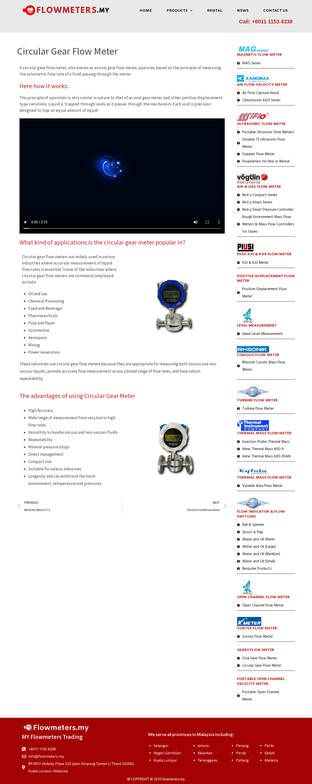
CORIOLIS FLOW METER (258, 355)
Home (145, 10)
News (243, 10)
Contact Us (275, 10)
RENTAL (214, 10)
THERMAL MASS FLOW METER (264, 433)
